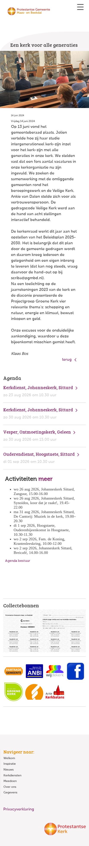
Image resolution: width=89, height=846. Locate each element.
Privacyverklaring (18, 809)
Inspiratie (9, 763)
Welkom (9, 758)
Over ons (9, 786)
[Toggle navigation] (80, 7)
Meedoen (10, 781)
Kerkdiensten (12, 775)
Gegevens (10, 792)
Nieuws (8, 769)
